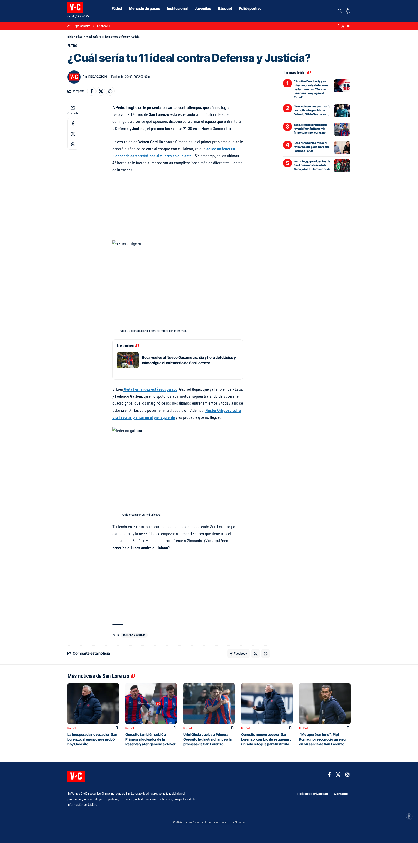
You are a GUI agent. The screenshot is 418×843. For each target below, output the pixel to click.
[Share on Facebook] (91, 91)
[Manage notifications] (408, 816)
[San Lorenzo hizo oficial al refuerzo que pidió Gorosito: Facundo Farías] (342, 147)
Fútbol (79, 36)
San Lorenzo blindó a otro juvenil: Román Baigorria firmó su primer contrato (310, 128)
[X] (343, 26)
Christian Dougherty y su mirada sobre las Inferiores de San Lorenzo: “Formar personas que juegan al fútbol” (311, 89)
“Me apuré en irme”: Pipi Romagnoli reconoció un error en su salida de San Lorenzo (323, 739)
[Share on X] (100, 91)
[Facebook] (338, 26)
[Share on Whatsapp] (110, 91)
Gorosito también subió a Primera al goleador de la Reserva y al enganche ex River (150, 739)
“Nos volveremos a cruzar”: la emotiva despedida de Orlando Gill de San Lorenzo (312, 110)
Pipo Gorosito (82, 26)
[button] (340, 11)
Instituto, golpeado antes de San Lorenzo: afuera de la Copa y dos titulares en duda (312, 165)
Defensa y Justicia (134, 635)
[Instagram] (348, 26)
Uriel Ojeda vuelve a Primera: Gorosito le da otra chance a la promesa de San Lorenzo (207, 739)
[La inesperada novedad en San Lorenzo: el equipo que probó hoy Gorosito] (93, 703)
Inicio (70, 36)
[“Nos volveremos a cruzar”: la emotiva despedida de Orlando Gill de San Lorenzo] (342, 110)
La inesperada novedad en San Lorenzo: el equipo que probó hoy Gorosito (92, 739)
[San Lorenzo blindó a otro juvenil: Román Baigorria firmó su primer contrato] (342, 129)
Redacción (97, 77)
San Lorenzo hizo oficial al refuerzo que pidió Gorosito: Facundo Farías (312, 147)
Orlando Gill (104, 26)
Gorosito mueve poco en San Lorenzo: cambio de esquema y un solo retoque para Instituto (266, 739)
